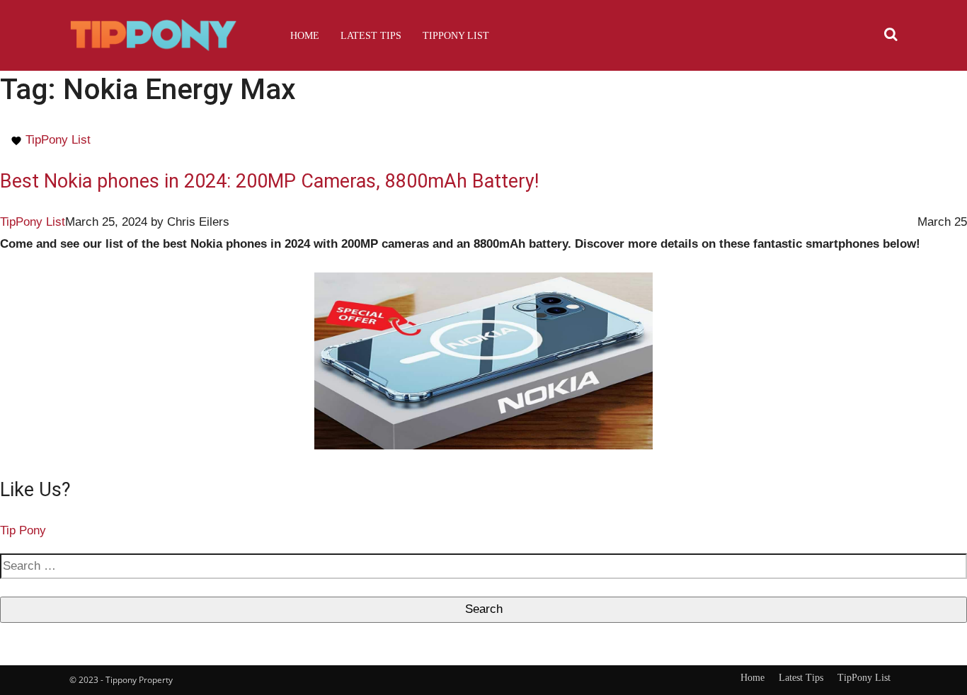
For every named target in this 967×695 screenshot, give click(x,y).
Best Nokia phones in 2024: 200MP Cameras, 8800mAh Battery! (269, 181)
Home (304, 35)
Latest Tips (371, 35)
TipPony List (456, 35)
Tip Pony (23, 530)
